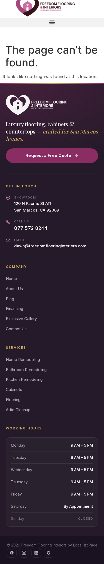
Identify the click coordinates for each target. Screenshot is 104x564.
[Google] (48, 553)
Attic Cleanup (18, 409)
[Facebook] (12, 553)
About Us (14, 288)
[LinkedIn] (36, 553)
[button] (52, 22)
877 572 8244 (30, 228)
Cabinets (14, 389)
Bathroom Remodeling (26, 369)
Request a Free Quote (48, 155)
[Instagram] (24, 553)
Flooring (13, 399)
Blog (10, 298)
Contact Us (16, 328)
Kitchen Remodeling (24, 379)
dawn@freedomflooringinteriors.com (50, 245)
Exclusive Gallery (21, 318)
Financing (14, 308)
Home (11, 278)
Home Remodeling (23, 359)
